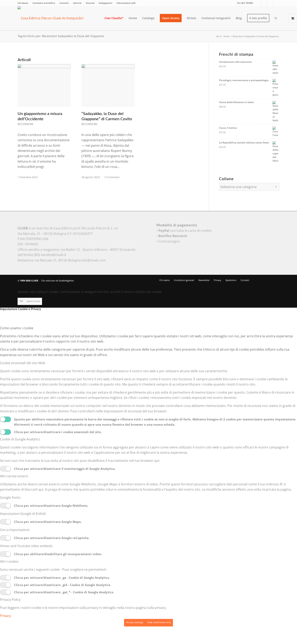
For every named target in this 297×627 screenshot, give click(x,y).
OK (21, 301)
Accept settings (134, 622)
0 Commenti (112, 177)
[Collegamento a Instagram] (270, 3)
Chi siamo (23, 2)
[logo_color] (54, 18)
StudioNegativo (66, 280)
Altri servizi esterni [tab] (14, 476)
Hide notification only (159, 622)
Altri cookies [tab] (9, 561)
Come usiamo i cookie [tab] (16, 328)
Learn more (33, 301)
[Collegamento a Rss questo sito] (276, 3)
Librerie (77, 2)
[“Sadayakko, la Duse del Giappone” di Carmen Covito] (108, 85)
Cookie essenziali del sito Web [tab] (22, 363)
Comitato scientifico (44, 2)
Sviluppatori (105, 2)
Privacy (5, 615)
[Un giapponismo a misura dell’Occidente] (44, 85)
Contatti (64, 2)
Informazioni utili (125, 2)
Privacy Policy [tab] (10, 599)
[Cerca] (275, 18)
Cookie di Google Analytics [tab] (20, 439)
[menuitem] (24, 3)
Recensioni (25, 124)
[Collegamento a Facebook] (264, 3)
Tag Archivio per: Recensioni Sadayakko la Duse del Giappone (61, 36)
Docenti (90, 2)
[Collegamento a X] (258, 3)
